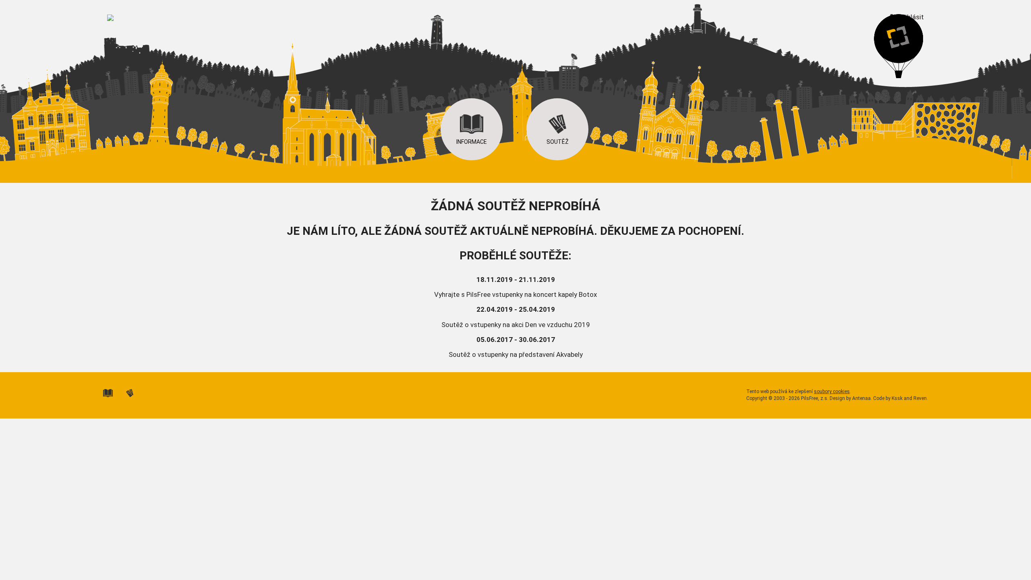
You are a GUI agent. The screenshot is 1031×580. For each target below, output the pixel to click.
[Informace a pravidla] (114, 392)
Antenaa (861, 398)
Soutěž (558, 142)
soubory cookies (832, 391)
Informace (471, 142)
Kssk (897, 398)
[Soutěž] (135, 392)
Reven (920, 398)
